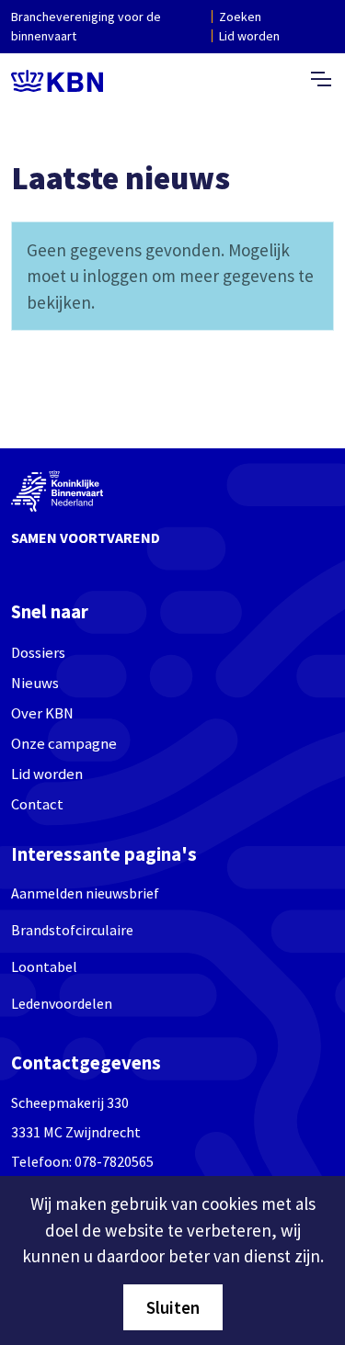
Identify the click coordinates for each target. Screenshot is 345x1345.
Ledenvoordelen (61, 1003)
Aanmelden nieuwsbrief (85, 893)
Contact (37, 804)
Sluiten (173, 1307)
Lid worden (249, 36)
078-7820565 (114, 1161)
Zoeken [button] (240, 16)
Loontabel (44, 966)
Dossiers (38, 652)
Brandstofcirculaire (72, 930)
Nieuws (35, 683)
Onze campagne (64, 743)
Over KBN (42, 713)
